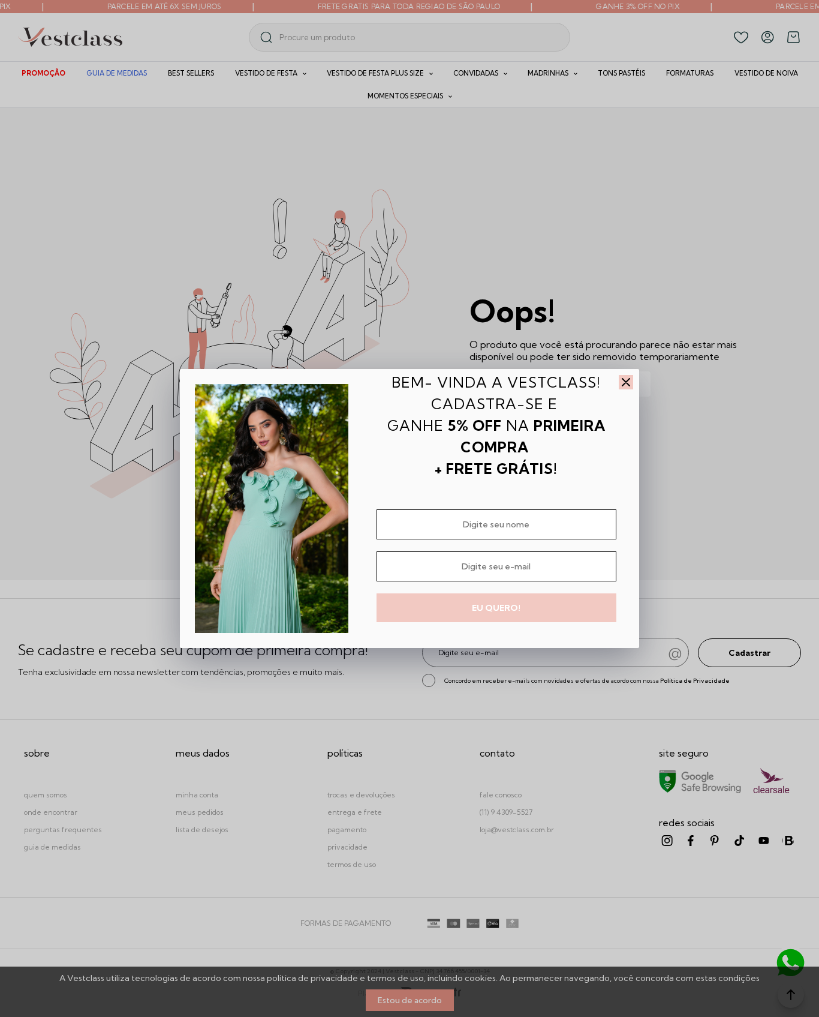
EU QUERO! (496, 607)
